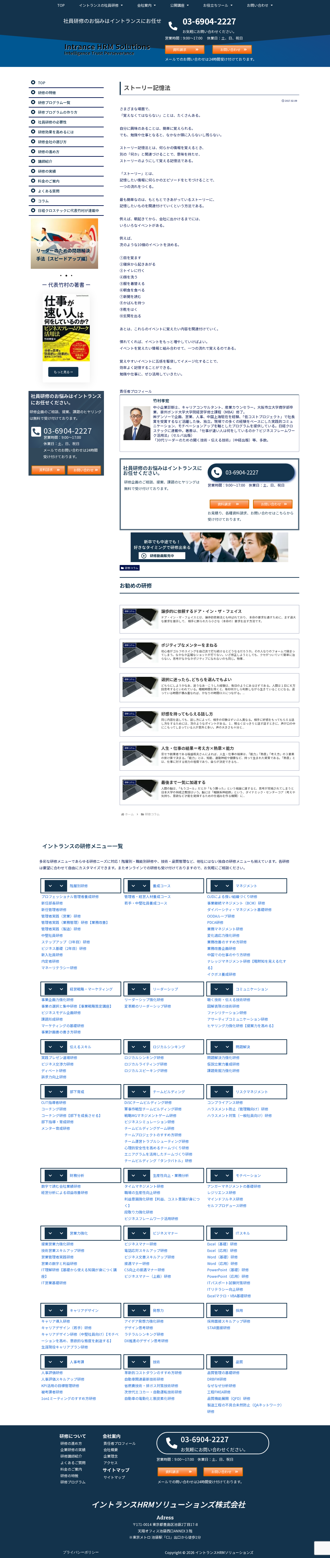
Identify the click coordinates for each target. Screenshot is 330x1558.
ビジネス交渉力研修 (57, 1064)
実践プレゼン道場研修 (59, 1057)
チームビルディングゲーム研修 (149, 1128)
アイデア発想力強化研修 (144, 1321)
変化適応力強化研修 (223, 935)
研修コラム (131, 568)
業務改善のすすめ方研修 (227, 942)
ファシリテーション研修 (227, 1012)
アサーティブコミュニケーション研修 (237, 1019)
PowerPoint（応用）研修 (228, 1276)
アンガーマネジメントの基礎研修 (234, 1186)
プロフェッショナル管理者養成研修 (70, 896)
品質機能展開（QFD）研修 (228, 1398)
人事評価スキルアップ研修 (62, 1379)
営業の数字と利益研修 (59, 1263)
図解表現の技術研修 (223, 1006)
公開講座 (177, 5)
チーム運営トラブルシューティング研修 (156, 1141)
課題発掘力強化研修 (223, 1070)
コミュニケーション (252, 989)
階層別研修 (79, 885)
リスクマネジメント (252, 1091)
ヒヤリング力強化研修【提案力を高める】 (241, 1025)
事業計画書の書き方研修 (61, 1032)
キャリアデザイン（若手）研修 (66, 1327)
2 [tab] (66, 275)
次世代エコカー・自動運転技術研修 (153, 1392)
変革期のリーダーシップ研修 (147, 1006)
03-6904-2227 (242, 472)
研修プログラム (73, 1482)
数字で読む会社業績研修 (61, 1186)
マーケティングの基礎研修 (62, 1025)
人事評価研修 (52, 1372)
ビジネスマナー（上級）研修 (147, 1276)
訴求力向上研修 (53, 1076)
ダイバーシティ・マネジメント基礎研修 (239, 909)
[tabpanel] (66, 243)
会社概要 (110, 1449)
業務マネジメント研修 (225, 928)
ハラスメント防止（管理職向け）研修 (237, 1109)
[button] (80, 885)
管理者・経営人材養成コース (147, 896)
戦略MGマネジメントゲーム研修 (150, 1115)
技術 (156, 1361)
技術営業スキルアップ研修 (62, 1250)
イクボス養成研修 (221, 974)
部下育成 (77, 1091)
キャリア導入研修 (55, 1321)
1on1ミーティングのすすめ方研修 (68, 1398)
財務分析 (77, 1175)
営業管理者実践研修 (57, 1257)
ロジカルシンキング (169, 1046)
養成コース (162, 885)
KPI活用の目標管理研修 (60, 1385)
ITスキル (243, 1233)
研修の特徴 (69, 1475)
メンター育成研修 (55, 1128)
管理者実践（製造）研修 (61, 928)
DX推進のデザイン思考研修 (146, 1340)
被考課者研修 (52, 1392)
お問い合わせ (257, 5)
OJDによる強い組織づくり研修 (232, 896)
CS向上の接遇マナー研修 (144, 1269)
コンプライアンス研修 (225, 1102)
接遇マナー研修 (137, 1263)
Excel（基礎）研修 (222, 1244)
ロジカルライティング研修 (145, 1064)
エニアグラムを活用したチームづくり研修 (158, 1154)
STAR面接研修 (218, 1327)
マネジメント (246, 885)
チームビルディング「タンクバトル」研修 (158, 1160)
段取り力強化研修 (138, 1212)
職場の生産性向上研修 (142, 1192)
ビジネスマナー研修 (140, 1244)
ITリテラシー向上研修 (225, 1289)
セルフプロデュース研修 (226, 1205)
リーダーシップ (165, 989)
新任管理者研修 (53, 909)
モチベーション (248, 1175)
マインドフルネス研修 (225, 1199)
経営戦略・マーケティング (91, 989)
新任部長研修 (52, 903)
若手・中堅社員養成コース (145, 903)
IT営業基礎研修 (53, 1282)
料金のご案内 (71, 1469)
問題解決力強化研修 (223, 1057)
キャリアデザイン (84, 1310)
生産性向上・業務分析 (171, 1175)
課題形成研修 (52, 1019)
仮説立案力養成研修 (223, 1064)
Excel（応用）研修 (222, 1250)
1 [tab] (61, 275)
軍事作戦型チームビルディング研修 (153, 1109)
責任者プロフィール (119, 1443)
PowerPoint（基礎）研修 (228, 1269)
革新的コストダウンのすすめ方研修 (153, 1372)
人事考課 (77, 1361)
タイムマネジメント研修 (144, 1186)
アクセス (110, 1462)
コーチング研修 (53, 1109)
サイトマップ (114, 1477)
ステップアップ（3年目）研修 (65, 942)
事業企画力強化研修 (57, 999)
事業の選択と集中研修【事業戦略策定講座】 (77, 1006)
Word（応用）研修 (222, 1263)
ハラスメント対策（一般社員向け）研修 (239, 1115)
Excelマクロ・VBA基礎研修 (229, 1295)
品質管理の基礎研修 (223, 1372)
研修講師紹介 (71, 1456)
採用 (239, 1310)
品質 (239, 1361)
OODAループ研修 (221, 916)
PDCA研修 (215, 922)
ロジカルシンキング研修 (144, 1057)
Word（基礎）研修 (222, 1257)
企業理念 (110, 1456)
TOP (61, 5)
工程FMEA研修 (219, 1392)
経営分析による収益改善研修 (64, 1192)
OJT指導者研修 (53, 1102)
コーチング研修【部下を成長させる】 (71, 1115)
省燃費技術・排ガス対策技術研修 (151, 1385)
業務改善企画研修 (221, 948)
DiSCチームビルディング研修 (148, 1102)
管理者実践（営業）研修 (61, 916)
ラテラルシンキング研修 (144, 1334)
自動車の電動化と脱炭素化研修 (149, 1398)
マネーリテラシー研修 (59, 967)
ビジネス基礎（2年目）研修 (63, 948)
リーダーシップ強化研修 (144, 999)
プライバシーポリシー (81, 1552)
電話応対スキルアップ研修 (145, 1250)
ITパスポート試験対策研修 (228, 1282)
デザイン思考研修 (138, 1327)
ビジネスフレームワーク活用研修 (151, 1218)
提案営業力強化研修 (57, 1244)
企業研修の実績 (73, 1449)
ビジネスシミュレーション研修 (149, 1121)
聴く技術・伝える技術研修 (228, 999)
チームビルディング (169, 1091)
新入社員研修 (52, 954)
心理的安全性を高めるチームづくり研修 (156, 1147)
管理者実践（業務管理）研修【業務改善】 (75, 922)
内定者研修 (50, 961)
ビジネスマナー (165, 1233)
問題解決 (243, 1046)
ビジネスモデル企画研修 (61, 1012)
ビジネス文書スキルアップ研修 (149, 1257)
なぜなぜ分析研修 (221, 1385)
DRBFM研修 (217, 1379)
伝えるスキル (80, 1046)
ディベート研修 (53, 1070)
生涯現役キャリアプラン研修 (64, 1347)
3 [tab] (71, 275)
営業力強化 (79, 1233)
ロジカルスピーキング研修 (145, 1070)
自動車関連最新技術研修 (144, 1379)
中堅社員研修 (52, 935)
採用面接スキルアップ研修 (228, 1321)
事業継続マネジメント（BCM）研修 (236, 903)
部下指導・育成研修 (57, 1121)
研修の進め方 (71, 1443)
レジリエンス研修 (221, 1192)
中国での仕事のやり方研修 (228, 954)
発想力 (158, 1310)
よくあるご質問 (73, 1462)
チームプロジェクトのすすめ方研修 (153, 1134)
